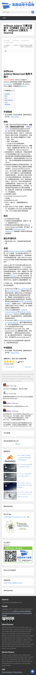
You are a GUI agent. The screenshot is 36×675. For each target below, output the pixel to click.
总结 (6, 102)
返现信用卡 (28, 47)
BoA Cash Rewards (23, 289)
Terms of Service (7, 672)
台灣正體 (19, 583)
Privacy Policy (17, 672)
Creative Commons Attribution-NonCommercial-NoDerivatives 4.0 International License (17, 613)
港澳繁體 (14, 583)
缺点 (6, 98)
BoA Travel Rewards (13, 291)
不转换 (5, 583)
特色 (6, 96)
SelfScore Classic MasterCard (17, 251)
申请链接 (7, 94)
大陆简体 (9, 583)
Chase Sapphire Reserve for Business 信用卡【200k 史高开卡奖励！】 (24, 485)
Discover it (14, 275)
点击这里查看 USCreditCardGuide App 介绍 (15, 517)
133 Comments (9, 42)
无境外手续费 (23, 45)
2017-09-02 (16, 40)
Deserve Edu (8, 84)
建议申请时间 (9, 100)
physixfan (7, 40)
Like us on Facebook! (10, 570)
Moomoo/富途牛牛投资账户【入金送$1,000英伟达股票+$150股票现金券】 (24, 458)
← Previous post (9, 367)
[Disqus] (18, 405)
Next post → (28, 367)
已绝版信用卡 (7, 46)
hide (12, 90)
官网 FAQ (23, 86)
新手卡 (16, 45)
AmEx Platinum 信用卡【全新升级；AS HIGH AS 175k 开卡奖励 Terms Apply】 (24, 494)
